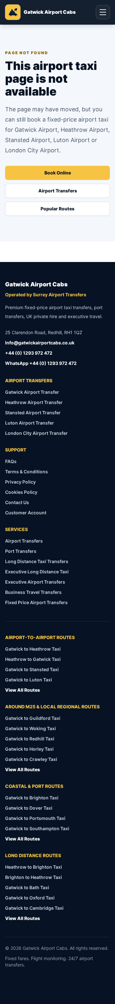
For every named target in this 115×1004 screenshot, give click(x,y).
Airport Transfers (57, 190)
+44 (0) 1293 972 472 (28, 353)
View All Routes (22, 690)
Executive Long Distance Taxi (37, 571)
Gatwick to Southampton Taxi (37, 828)
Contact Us (17, 502)
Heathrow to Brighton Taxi (33, 867)
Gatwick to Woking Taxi (30, 728)
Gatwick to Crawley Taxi (31, 759)
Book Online (57, 172)
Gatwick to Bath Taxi (27, 887)
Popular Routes (57, 208)
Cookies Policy (21, 492)
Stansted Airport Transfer (33, 412)
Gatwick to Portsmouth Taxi (35, 818)
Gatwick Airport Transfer (32, 392)
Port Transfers (20, 551)
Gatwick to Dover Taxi (28, 808)
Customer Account (25, 512)
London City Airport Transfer (36, 433)
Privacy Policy (20, 482)
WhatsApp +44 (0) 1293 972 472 (41, 363)
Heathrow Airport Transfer (34, 402)
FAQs (11, 461)
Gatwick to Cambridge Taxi (34, 908)
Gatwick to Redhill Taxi (29, 738)
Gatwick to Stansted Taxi (32, 669)
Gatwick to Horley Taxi (29, 749)
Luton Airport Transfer (29, 423)
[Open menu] (103, 12)
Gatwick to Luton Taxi (28, 679)
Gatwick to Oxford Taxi (30, 897)
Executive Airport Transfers (35, 582)
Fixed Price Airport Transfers (36, 602)
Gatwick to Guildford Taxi (32, 718)
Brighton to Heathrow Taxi (33, 877)
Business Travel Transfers (33, 592)
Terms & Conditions (26, 471)
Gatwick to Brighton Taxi (31, 797)
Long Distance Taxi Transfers (36, 561)
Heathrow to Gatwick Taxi (33, 659)
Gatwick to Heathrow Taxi (33, 649)
